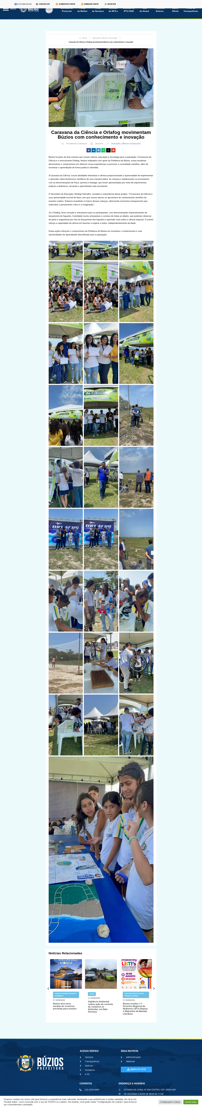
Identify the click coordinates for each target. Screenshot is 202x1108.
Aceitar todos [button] (191, 1102)
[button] (89, 150)
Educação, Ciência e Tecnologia (125, 144)
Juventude (128, 994)
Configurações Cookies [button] (170, 1102)
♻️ (110, 4)
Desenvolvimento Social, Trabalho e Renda (99, 995)
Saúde (56, 994)
